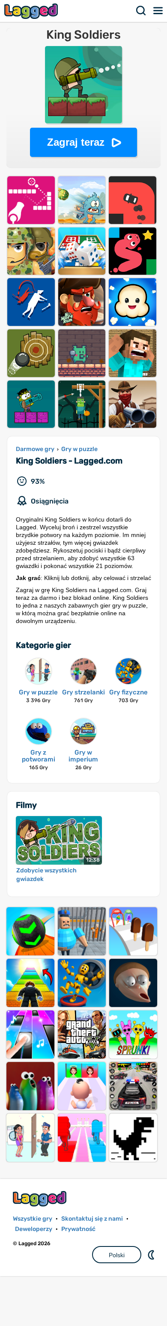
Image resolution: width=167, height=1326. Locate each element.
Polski (117, 1255)
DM (152, 1254)
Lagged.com (41, 1198)
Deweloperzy (33, 1229)
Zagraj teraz (75, 142)
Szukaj (141, 10)
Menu (158, 10)
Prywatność (78, 1229)
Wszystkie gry (32, 1218)
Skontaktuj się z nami (92, 1218)
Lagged (32, 11)
